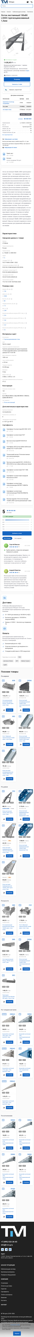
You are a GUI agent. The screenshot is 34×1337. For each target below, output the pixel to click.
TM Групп (11, 2)
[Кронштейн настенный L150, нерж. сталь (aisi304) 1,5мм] (8, 1062)
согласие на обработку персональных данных (15, 1322)
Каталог (9, 11)
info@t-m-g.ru (7, 1245)
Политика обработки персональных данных (20, 1320)
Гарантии (3, 1289)
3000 (5, 296)
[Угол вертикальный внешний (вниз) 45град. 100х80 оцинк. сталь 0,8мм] (8, 919)
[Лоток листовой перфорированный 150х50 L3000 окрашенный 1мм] (25, 841)
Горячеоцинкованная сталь (12, 339)
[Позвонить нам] (31, 2)
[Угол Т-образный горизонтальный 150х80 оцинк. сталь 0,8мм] (8, 730)
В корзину (17, 79)
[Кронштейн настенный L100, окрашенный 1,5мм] (25, 1062)
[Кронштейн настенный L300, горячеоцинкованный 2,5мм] (8, 1203)
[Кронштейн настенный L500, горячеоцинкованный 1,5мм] (25, 1134)
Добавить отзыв (17, 533)
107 (5, 325)
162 (5, 320)
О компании (4, 1283)
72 (4, 330)
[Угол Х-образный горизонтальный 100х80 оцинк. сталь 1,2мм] (25, 919)
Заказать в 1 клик (17, 84)
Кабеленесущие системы (19, 11)
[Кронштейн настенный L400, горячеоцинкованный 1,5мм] (8, 1168)
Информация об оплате (11, 147)
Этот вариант (18, 538)
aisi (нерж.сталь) (7, 109)
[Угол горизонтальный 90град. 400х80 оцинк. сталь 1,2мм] (8, 954)
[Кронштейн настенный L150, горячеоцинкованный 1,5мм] (8, 1134)
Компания (4, 1279)
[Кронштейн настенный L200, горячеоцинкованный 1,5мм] (25, 1168)
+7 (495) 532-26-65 (9, 1242)
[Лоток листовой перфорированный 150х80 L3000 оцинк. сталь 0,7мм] (8, 878)
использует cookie (15, 1324)
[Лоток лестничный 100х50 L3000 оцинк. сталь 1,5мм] (8, 805)
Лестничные (30, 11)
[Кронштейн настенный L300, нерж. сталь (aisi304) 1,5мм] (8, 1028)
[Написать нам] (27, 2)
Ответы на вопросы (6, 1294)
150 (5, 291)
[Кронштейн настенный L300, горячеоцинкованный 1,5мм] (25, 1028)
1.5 (5, 305)
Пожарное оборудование (8, 1275)
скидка (27, 70)
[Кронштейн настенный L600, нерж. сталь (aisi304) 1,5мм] (8, 1095)
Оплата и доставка (6, 1286)
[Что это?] (11, 260)
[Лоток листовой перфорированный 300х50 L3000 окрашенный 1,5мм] (25, 805)
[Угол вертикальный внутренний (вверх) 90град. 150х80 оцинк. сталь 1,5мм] (8, 696)
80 (4, 301)
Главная (3, 11)
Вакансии (4, 1297)
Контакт (4, 1304)
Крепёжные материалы (8, 1272)
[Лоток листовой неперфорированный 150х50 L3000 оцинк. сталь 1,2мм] (8, 765)
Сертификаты (5, 1291)
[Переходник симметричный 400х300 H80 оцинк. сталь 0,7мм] (8, 989)
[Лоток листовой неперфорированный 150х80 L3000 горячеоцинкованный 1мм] (25, 696)
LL (4, 257)
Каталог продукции (8, 1265)
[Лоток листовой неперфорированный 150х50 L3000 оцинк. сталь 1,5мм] (25, 730)
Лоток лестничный (9, 402)
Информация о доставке (11, 139)
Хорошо (17, 1333)
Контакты (4, 1300)
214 (5, 315)
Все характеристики (7, 134)
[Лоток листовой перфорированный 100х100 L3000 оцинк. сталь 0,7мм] (8, 841)
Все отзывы (7, 538)
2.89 (5, 310)
